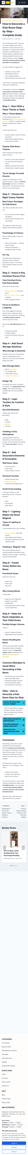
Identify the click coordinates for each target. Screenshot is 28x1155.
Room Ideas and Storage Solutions (12, 20)
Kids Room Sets (7, 1058)
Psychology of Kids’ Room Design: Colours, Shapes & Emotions (7, 811)
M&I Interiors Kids (8, 38)
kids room (5, 121)
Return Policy (6, 1102)
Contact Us (5, 1086)
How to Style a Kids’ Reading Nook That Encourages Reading (11, 853)
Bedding (7, 424)
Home (4, 1074)
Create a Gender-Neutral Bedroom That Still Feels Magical (21, 811)
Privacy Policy (6, 1098)
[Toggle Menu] (3, 2)
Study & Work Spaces (8, 1066)
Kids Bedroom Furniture (9, 1050)
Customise (14, 1147)
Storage (4, 1062)
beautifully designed (18, 119)
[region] (14, 1141)
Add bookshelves (10, 481)
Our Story (5, 1078)
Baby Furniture (6, 1047)
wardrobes (13, 369)
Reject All (14, 1151)
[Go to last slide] (4, 848)
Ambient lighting (10, 533)
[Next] (23, 848)
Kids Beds (5, 1054)
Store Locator (6, 1082)
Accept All (14, 1143)
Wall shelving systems (12, 376)
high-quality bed (11, 291)
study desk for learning (13, 295)
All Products (5, 1043)
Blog (3, 1095)
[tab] (10, 865)
